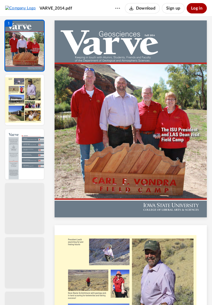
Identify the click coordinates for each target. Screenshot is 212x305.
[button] (24, 45)
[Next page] (120, 292)
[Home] (20, 8)
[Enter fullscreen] (178, 292)
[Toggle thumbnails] (83, 292)
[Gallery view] (169, 292)
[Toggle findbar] (92, 292)
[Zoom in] (149, 292)
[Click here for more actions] (117, 8)
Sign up (173, 8)
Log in (196, 8)
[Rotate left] (159, 292)
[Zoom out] (131, 292)
